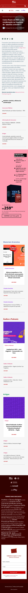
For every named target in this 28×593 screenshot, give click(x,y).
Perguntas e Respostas (13, 16)
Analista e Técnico (8, 499)
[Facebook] (15, 478)
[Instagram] (18, 478)
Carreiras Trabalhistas (13, 505)
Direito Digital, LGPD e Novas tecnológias (16, 512)
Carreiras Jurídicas (8, 503)
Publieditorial (4, 537)
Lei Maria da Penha (4, 531)
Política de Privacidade (12, 576)
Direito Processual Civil (17, 518)
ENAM (9, 523)
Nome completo (6, 561)
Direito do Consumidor (7, 514)
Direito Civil (17, 509)
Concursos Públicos (7, 108)
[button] (2, 10)
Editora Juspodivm (14, 589)
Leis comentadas (13, 531)
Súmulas (15, 537)
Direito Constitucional (7, 511)
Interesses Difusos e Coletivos (17, 527)
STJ (12, 537)
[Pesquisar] (25, 6)
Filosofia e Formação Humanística (16, 523)
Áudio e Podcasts (9, 345)
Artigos (4, 133)
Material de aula (6, 16)
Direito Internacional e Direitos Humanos (16, 516)
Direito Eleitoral (16, 514)
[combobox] (12, 6)
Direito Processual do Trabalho (6, 519)
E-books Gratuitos (9, 268)
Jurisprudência (6, 529)
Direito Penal (6, 518)
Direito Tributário (18, 521)
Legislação (14, 529)
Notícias (17, 533)
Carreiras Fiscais (15, 502)
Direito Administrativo (9, 509)
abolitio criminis (8, 101)
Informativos (6, 525)
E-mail (4, 566)
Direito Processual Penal (9, 520)
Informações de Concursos (9, 120)
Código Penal (22, 47)
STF (9, 537)
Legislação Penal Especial (20, 529)
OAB (20, 533)
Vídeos (19, 537)
